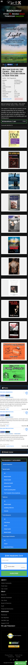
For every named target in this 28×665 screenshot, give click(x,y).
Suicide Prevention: (7, 428)
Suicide (16, 96)
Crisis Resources (7, 515)
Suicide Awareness (9, 397)
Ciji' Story (4, 600)
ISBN (3, 83)
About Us (3, 595)
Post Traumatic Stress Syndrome (12, 493)
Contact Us (11, 656)
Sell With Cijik (5, 620)
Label (4, 85)
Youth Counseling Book (9, 489)
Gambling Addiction (9, 507)
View (14, 138)
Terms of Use (18, 655)
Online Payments (17, 635)
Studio (4, 95)
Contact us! (21, 663)
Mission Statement (6, 597)
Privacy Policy (9, 655)
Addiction (5, 497)
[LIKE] (5, 65)
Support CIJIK (5, 623)
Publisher (5, 93)
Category (5, 96)
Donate (18, 656)
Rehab (5, 525)
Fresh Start (4, 586)
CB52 (7, 409)
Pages (4, 90)
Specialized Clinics (8, 547)
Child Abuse (7, 522)
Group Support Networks (9, 536)
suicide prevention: (7, 412)
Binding (4, 80)
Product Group (6, 92)
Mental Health (17, 433)
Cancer (5, 543)
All (4, 473)
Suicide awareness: (6, 392)
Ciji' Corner (4, 589)
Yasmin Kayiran (10, 446)
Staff (2, 606)
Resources (4, 615)
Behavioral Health (8, 483)
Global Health (7, 529)
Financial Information (7, 609)
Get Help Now (5, 617)
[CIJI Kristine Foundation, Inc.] (14, 1)
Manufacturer (6, 87)
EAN (3, 82)
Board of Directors (6, 603)
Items (4, 88)
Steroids (6, 511)
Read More (24, 409)
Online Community (6, 583)
